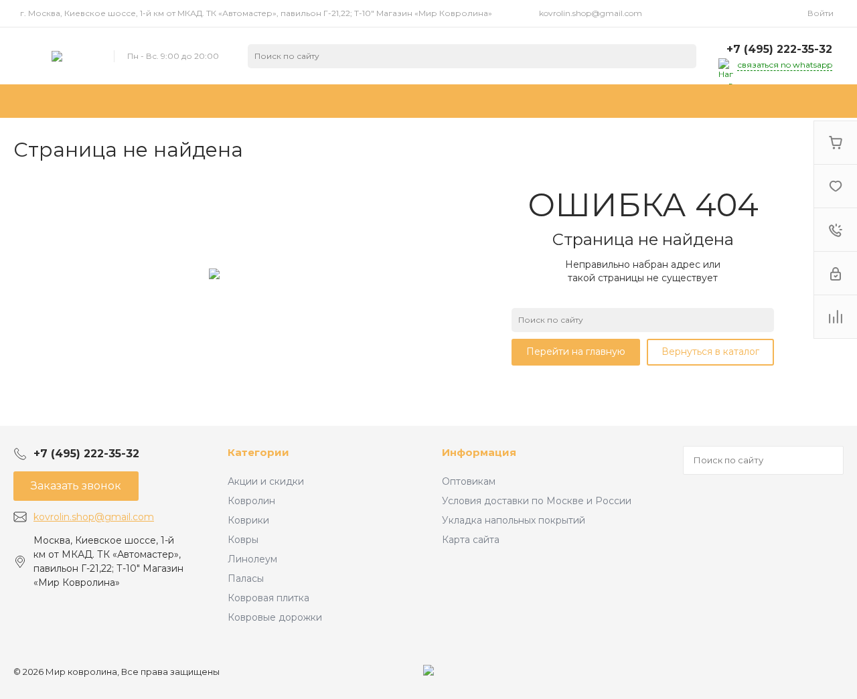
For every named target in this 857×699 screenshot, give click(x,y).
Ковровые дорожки (275, 617)
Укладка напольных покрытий (513, 520)
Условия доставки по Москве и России (536, 501)
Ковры (243, 540)
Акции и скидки (266, 481)
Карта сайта (470, 540)
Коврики (248, 520)
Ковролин (251, 501)
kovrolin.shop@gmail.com (590, 13)
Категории (258, 452)
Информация (479, 452)
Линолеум (252, 559)
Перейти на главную (575, 351)
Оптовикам (468, 481)
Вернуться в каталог (710, 351)
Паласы (246, 578)
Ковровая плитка (268, 598)
